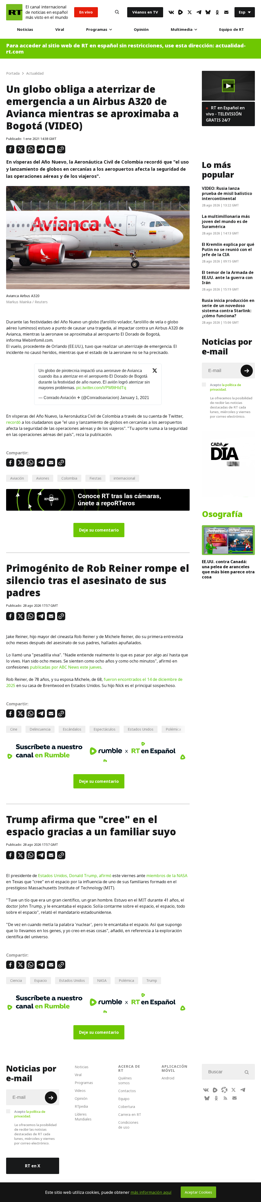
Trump (151, 980)
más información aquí (151, 1192)
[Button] (117, 12)
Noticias (25, 29)
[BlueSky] (208, 12)
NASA (102, 980)
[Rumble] (180, 12)
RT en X (32, 1166)
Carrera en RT (129, 1114)
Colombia (69, 478)
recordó (13, 422)
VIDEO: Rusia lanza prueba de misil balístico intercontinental (227, 193)
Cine (13, 729)
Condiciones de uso (128, 1125)
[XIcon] (190, 12)
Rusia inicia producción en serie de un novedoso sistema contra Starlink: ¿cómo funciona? (228, 308)
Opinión (141, 29)
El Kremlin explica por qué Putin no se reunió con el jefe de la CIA (228, 249)
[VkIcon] (171, 12)
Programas (96, 29)
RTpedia (81, 1106)
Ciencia (16, 980)
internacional (124, 478)
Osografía (222, 514)
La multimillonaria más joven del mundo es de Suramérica (226, 221)
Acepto (225, 387)
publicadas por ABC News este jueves (65, 667)
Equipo (123, 1098)
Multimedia (181, 29)
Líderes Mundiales (83, 1117)
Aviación (17, 478)
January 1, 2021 (134, 397)
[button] (228, 85)
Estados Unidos (140, 729)
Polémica (173, 729)
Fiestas (95, 478)
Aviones (42, 478)
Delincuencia (40, 729)
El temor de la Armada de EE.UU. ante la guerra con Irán (228, 277)
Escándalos (72, 729)
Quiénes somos (125, 1080)
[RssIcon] (225, 1098)
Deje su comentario (99, 530)
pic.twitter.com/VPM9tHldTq (101, 388)
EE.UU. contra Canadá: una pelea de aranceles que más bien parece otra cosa (228, 569)
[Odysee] (224, 1090)
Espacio (40, 980)
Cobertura (126, 1106)
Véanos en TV (145, 12)
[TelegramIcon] (199, 12)
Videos (80, 1090)
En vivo (86, 12)
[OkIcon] (217, 12)
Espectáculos (104, 729)
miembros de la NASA (166, 876)
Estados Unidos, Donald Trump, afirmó (74, 876)
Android (168, 1078)
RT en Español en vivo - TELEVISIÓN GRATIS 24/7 (225, 114)
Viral (59, 29)
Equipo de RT (231, 29)
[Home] (14, 12)
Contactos (127, 1090)
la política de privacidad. (225, 387)
